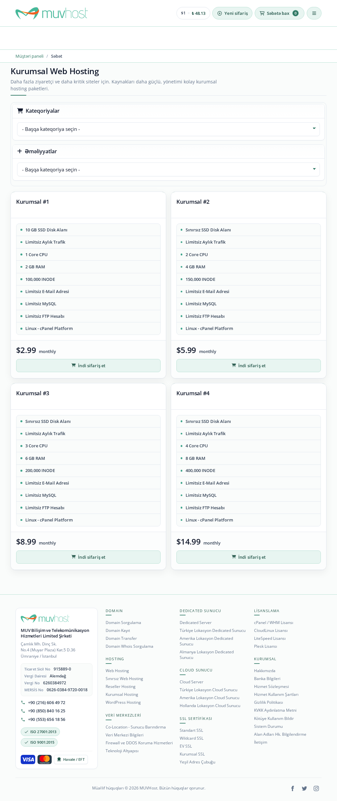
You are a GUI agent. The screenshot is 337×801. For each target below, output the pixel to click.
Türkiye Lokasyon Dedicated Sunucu (213, 630)
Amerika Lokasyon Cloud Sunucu (209, 697)
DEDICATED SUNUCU (200, 610)
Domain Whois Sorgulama (129, 646)
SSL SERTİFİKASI (196, 718)
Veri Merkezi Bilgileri (124, 735)
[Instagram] (316, 788)
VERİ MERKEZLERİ (123, 715)
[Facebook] (292, 788)
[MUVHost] (45, 618)
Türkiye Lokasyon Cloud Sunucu (208, 690)
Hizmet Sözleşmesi (271, 686)
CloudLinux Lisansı (271, 630)
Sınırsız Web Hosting (124, 678)
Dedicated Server (196, 622)
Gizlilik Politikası (268, 702)
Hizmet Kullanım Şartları (276, 694)
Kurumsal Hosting (122, 694)
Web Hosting (117, 670)
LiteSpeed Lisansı (270, 638)
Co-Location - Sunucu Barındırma (136, 727)
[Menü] (314, 13)
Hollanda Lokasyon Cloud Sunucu (210, 705)
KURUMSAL (265, 658)
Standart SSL (191, 730)
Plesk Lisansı (265, 646)
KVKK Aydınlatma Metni (275, 710)
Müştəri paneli (29, 56)
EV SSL (186, 746)
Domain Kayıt (118, 630)
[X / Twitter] (304, 788)
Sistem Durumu (268, 726)
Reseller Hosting (121, 686)
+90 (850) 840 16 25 (46, 711)
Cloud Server (191, 682)
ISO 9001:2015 (42, 742)
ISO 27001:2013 (43, 731)
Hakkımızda (264, 670)
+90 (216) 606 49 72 (46, 702)
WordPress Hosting (123, 702)
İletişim (260, 742)
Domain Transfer (121, 638)
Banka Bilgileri (267, 678)
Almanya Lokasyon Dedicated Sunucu (207, 654)
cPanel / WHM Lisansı (273, 622)
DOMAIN (114, 610)
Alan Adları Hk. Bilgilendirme (280, 734)
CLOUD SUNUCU (196, 670)
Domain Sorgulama (123, 622)
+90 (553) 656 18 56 (46, 719)
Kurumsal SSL (192, 754)
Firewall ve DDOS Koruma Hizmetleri (139, 743)
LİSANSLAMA (267, 610)
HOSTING (115, 658)
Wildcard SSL (191, 738)
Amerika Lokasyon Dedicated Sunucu (206, 641)
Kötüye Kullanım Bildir (274, 718)
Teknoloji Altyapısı (122, 751)
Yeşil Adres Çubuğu (197, 762)
